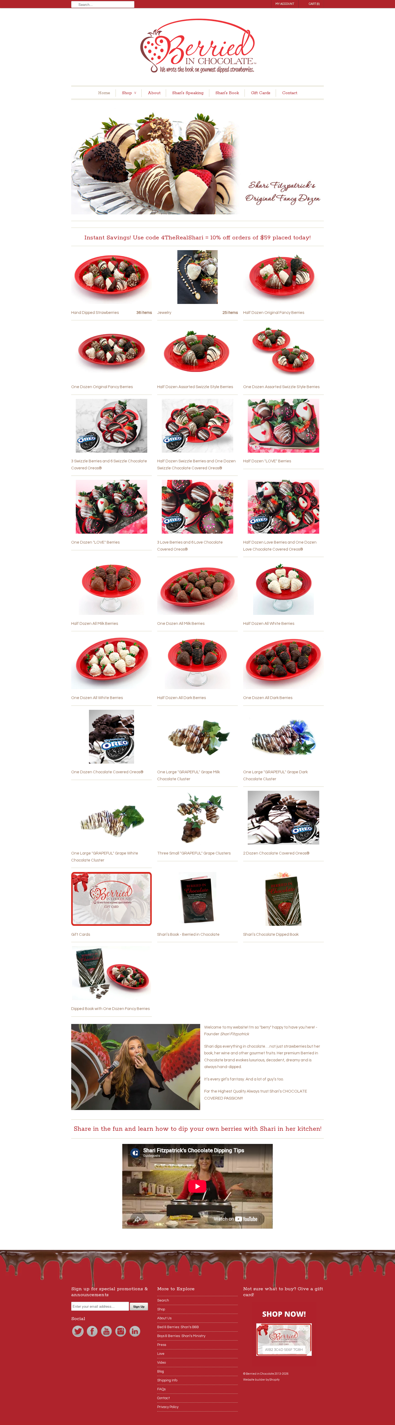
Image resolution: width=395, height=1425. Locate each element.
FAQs (161, 1389)
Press (161, 1345)
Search (163, 1300)
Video (161, 1362)
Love (160, 1354)
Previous (77, 160)
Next (318, 160)
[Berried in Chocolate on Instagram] (121, 1337)
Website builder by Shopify (261, 1379)
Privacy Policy (167, 1407)
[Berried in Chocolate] (197, 47)
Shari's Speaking (188, 92)
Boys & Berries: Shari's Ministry (181, 1336)
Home (104, 92)
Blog (160, 1371)
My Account (284, 3)
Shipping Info (167, 1380)
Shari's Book (227, 92)
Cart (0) (314, 3)
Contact (289, 92)
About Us (164, 1318)
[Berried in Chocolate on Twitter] (78, 1337)
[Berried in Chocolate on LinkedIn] (135, 1337)
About (154, 92)
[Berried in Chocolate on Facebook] (92, 1337)
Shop (129, 92)
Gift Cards (260, 92)
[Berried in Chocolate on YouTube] (107, 1337)
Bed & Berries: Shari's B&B (178, 1327)
